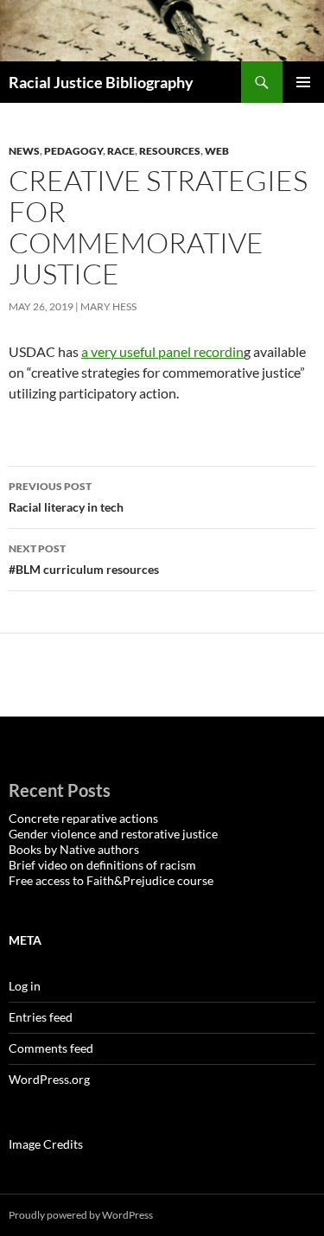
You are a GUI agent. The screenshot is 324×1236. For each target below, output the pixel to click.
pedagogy (73, 150)
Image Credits (46, 1144)
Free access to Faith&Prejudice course (111, 880)
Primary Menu (303, 82)
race (121, 150)
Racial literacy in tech (66, 497)
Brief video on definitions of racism (102, 864)
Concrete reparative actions (83, 818)
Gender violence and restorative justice (113, 833)
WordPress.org (49, 1079)
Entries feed (41, 1017)
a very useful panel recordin (162, 351)
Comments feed (51, 1048)
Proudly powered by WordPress (81, 1214)
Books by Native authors (74, 849)
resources (169, 150)
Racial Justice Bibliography (101, 82)
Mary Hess (108, 306)
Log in (25, 985)
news (24, 150)
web (217, 150)
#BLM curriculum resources (84, 559)
